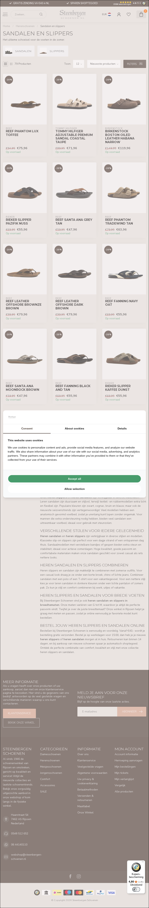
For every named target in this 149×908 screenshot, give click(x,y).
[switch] (136, 889)
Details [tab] (122, 428)
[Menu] (142, 862)
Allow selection (74, 488)
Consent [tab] (27, 428)
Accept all (74, 478)
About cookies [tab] (74, 428)
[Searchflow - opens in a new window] (136, 417)
